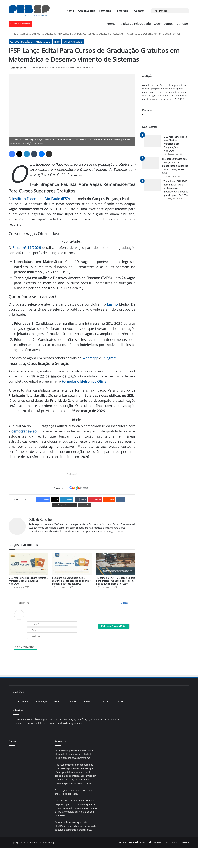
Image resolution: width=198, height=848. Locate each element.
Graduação (48, 33)
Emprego (122, 10)
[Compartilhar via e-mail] (49, 154)
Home (70, 10)
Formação (105, 10)
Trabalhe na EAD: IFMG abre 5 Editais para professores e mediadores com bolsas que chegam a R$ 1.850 (115, 580)
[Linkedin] (27, 154)
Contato (139, 10)
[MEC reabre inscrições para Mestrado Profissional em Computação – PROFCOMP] (28, 564)
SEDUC (73, 701)
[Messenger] (42, 154)
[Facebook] (12, 154)
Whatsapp (90, 358)
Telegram (109, 358)
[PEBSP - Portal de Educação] (29, 11)
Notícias (58, 701)
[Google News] (78, 488)
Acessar (125, 602)
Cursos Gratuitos (30, 33)
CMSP (120, 701)
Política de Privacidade (135, 24)
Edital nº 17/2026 (27, 247)
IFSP (57, 41)
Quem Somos (86, 10)
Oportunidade (73, 41)
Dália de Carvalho (18, 67)
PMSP (87, 701)
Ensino (112, 304)
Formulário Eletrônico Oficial (84, 381)
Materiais (102, 701)
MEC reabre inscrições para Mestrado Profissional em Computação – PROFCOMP (28, 580)
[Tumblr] (34, 154)
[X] (19, 154)
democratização (24, 431)
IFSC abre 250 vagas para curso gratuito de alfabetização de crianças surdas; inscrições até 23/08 (71, 580)
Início (14, 33)
